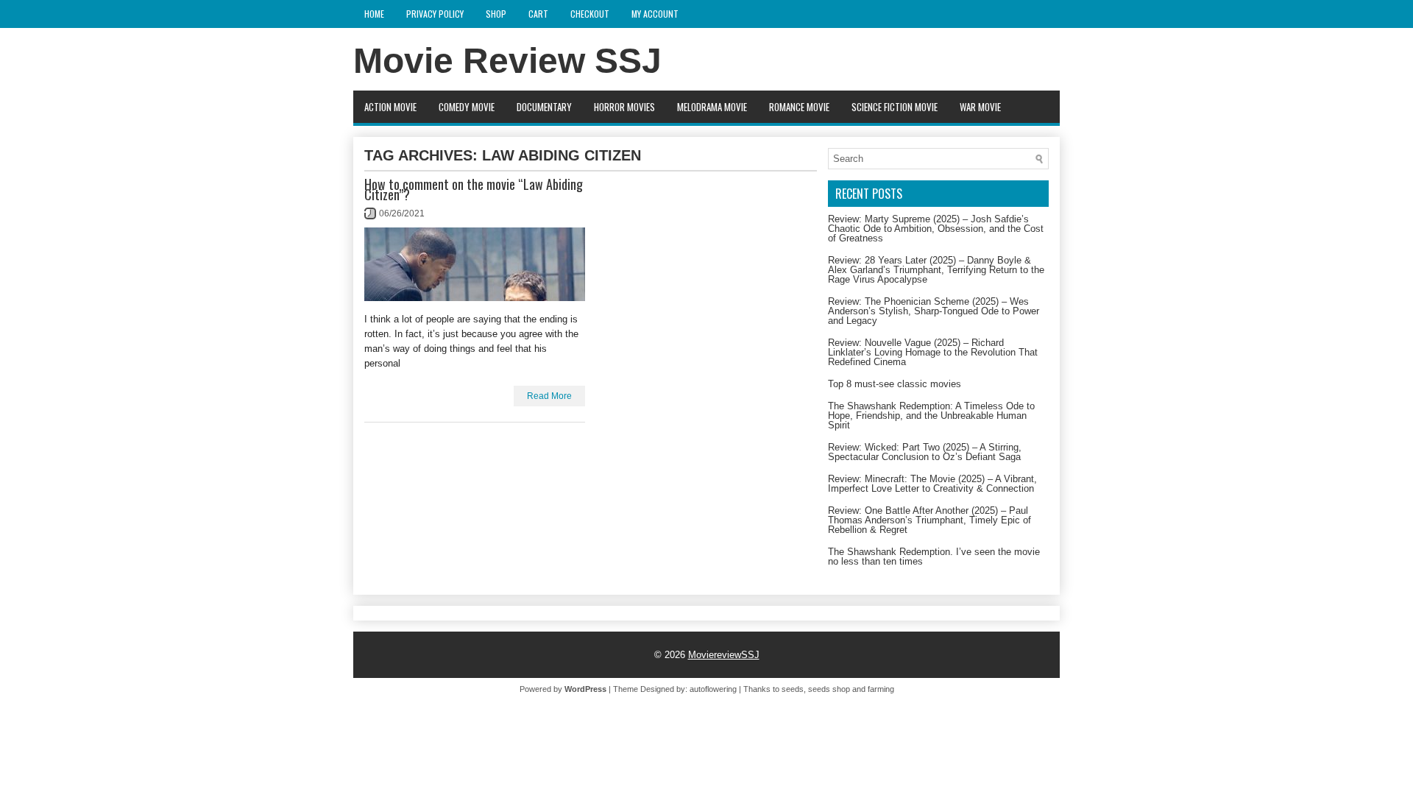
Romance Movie (799, 106)
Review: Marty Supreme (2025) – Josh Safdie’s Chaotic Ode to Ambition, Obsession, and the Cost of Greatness (936, 228)
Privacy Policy (435, 13)
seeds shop (829, 689)
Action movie (390, 106)
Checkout (589, 13)
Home (374, 13)
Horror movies (624, 106)
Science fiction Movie (894, 106)
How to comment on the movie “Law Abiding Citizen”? (473, 189)
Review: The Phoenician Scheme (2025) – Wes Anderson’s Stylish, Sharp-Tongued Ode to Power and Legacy (933, 311)
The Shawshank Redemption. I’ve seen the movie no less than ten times (934, 556)
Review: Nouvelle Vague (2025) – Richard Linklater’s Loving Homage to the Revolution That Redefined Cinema (933, 352)
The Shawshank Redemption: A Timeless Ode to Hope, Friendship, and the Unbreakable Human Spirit (931, 415)
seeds (793, 689)
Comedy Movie (467, 106)
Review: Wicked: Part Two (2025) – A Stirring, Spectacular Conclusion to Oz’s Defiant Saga (924, 452)
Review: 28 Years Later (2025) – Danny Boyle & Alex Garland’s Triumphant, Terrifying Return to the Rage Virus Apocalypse (936, 270)
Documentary (544, 106)
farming (881, 689)
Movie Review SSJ (507, 60)
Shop (496, 13)
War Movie (980, 106)
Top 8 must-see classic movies (894, 383)
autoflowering (713, 689)
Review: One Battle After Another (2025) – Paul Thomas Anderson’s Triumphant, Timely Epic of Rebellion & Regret (929, 520)
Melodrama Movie (712, 106)
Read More (549, 396)
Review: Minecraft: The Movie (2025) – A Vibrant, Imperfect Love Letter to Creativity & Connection (932, 483)
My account (655, 13)
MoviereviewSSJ (723, 654)
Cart (538, 13)
